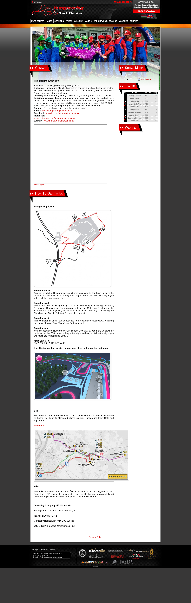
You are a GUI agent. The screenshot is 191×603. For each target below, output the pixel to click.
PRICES (69, 21)
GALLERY (78, 21)
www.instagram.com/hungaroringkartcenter (55, 118)
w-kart (95, 566)
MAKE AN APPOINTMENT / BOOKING (101, 21)
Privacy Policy (96, 537)
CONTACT (134, 21)
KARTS (49, 21)
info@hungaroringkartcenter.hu (57, 110)
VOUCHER (123, 21)
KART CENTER (37, 21)
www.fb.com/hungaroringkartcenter (63, 113)
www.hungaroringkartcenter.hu (59, 121)
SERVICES (59, 21)
